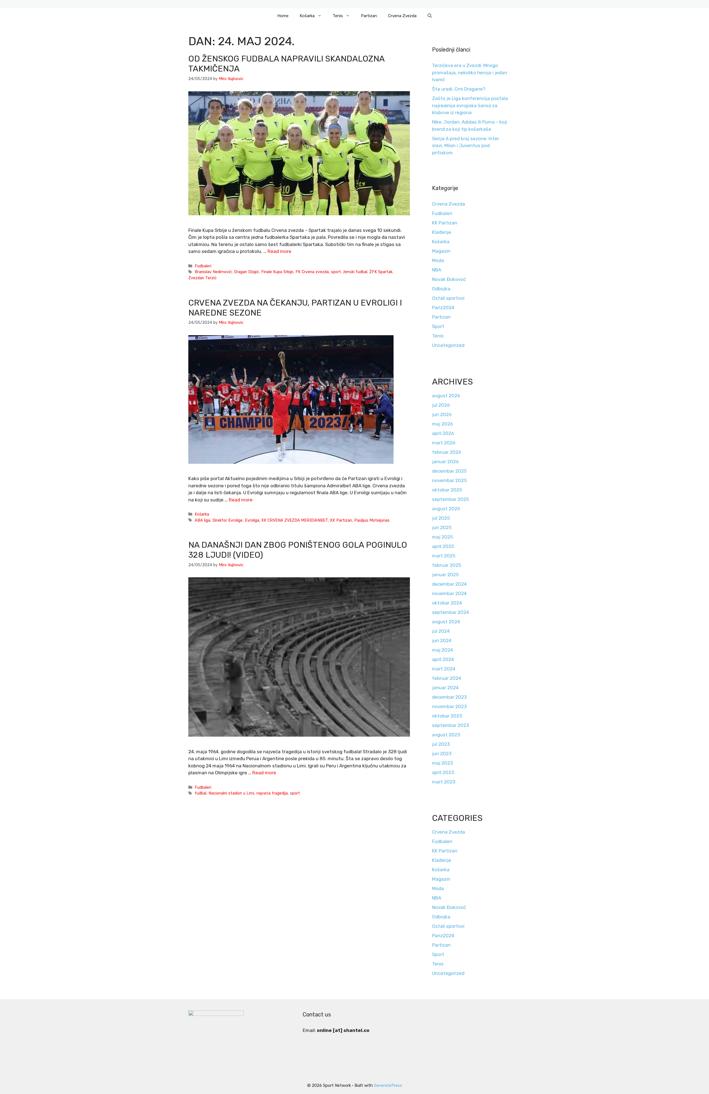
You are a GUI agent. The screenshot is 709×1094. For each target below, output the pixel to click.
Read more (279, 251)
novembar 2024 (449, 593)
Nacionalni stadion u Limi (231, 793)
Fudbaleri (203, 265)
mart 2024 (443, 669)
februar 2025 (446, 565)
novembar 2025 (449, 480)
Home (283, 15)
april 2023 (443, 772)
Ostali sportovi (448, 298)
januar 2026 (445, 461)
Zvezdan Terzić (202, 277)
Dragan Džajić (246, 271)
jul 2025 (441, 518)
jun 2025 (441, 527)
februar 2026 (446, 452)
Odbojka (441, 288)
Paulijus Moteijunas (372, 520)
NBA (436, 270)
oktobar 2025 (447, 490)
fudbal (200, 793)
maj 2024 (442, 650)
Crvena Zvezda (402, 15)
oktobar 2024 (447, 603)
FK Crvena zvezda (312, 271)
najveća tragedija (272, 793)
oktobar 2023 (447, 716)
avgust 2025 (446, 508)
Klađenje (441, 232)
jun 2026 (441, 414)
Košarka (307, 15)
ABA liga (202, 520)
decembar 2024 (449, 584)
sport (336, 271)
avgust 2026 (446, 395)
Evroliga (252, 520)
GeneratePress (388, 1085)
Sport (438, 326)
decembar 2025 (449, 471)
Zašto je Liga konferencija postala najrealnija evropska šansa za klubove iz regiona (470, 105)
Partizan (369, 15)
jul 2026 (441, 405)
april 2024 (443, 659)
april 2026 (443, 433)
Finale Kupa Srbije (277, 271)
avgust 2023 (446, 734)
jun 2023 (441, 753)
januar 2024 (445, 687)
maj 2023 (442, 763)
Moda (438, 260)
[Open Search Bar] (429, 15)
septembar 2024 (450, 612)
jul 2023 (441, 744)
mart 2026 (443, 442)
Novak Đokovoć (449, 279)
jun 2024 (441, 640)
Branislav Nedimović (213, 271)
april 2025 (443, 546)
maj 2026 (442, 424)
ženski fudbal (355, 271)
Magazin (441, 251)
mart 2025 (443, 555)
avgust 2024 (446, 621)
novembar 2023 (449, 706)
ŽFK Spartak (380, 271)
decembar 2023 (449, 697)
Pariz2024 (443, 307)
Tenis (338, 15)
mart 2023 (443, 782)
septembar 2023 (450, 725)
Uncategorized (448, 345)
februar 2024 (446, 678)
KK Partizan (341, 520)
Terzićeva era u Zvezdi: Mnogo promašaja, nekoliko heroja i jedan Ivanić (469, 72)
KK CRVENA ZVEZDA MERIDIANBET (294, 520)
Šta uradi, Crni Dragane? (458, 89)
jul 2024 (441, 631)
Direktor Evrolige (227, 520)
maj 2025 (442, 537)
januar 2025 (445, 574)
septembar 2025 (450, 499)
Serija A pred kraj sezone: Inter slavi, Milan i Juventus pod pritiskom (465, 145)
